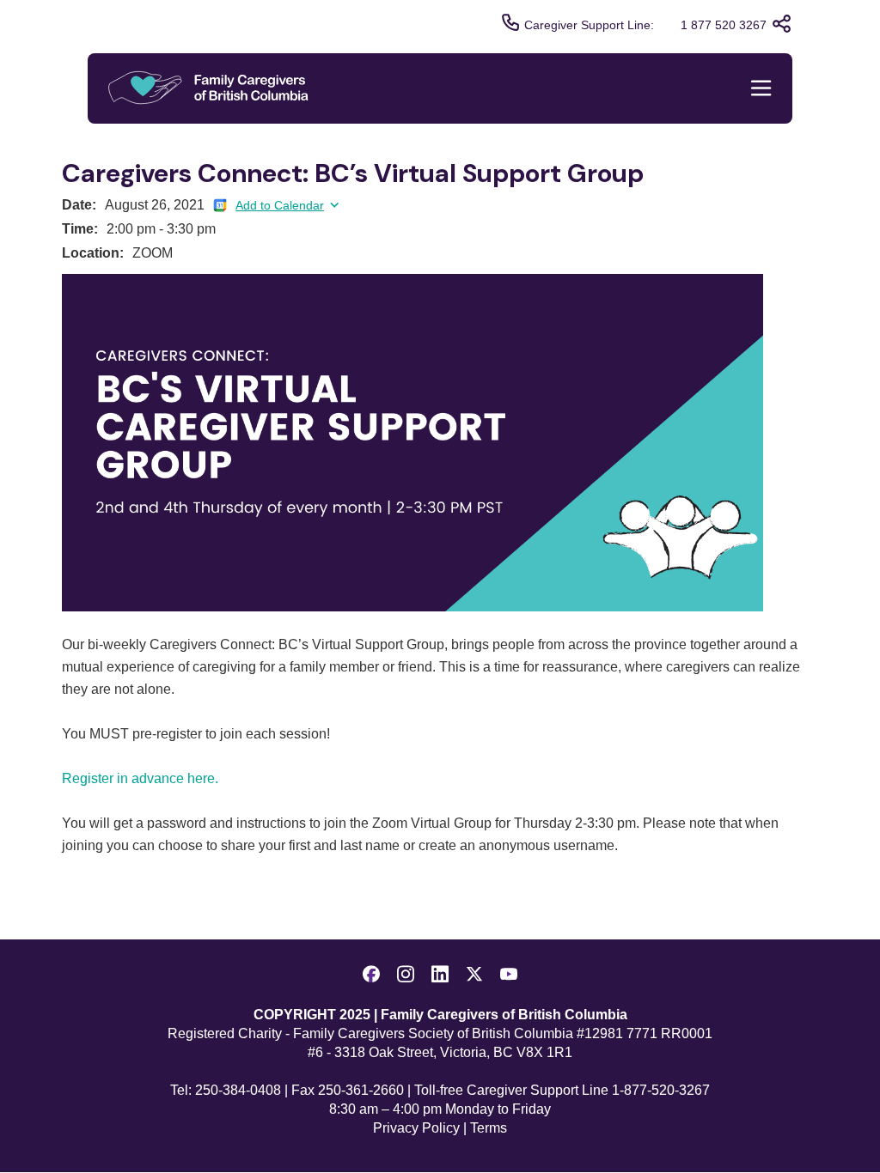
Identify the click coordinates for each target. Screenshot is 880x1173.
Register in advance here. (140, 778)
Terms (488, 1128)
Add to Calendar (279, 205)
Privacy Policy (416, 1128)
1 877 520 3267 (724, 25)
